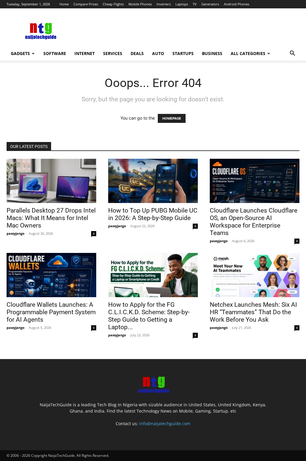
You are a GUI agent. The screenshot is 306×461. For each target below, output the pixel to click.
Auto (158, 53)
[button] (292, 54)
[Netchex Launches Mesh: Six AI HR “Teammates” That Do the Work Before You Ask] (254, 275)
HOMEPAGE (171, 118)
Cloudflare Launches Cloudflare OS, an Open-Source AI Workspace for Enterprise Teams (253, 221)
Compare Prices (86, 4)
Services (112, 53)
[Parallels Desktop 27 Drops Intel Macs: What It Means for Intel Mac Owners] (51, 181)
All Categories (248, 53)
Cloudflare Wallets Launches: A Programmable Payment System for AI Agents (51, 312)
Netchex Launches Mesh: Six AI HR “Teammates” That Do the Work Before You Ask (253, 312)
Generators (210, 4)
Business (212, 53)
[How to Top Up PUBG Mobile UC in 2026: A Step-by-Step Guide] (153, 181)
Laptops (181, 4)
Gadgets (20, 53)
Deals (137, 53)
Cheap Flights (113, 4)
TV (195, 4)
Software (54, 53)
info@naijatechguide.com (164, 423)
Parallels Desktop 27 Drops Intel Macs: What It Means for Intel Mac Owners (51, 218)
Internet (84, 53)
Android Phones (236, 4)
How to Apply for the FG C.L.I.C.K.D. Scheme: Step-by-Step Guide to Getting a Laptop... (149, 316)
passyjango (16, 233)
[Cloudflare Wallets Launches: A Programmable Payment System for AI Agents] (51, 275)
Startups (183, 53)
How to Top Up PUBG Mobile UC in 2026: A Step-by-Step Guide (153, 214)
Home (64, 4)
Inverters (164, 4)
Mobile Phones (140, 4)
